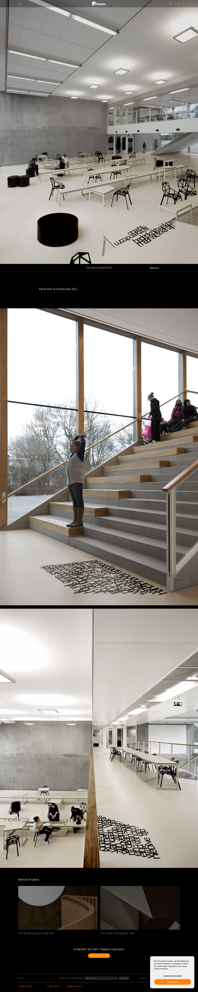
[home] (99, 4)
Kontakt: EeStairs (25, 986)
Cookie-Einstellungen (172, 976)
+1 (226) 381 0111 (53, 986)
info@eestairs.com (74, 986)
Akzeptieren (172, 982)
